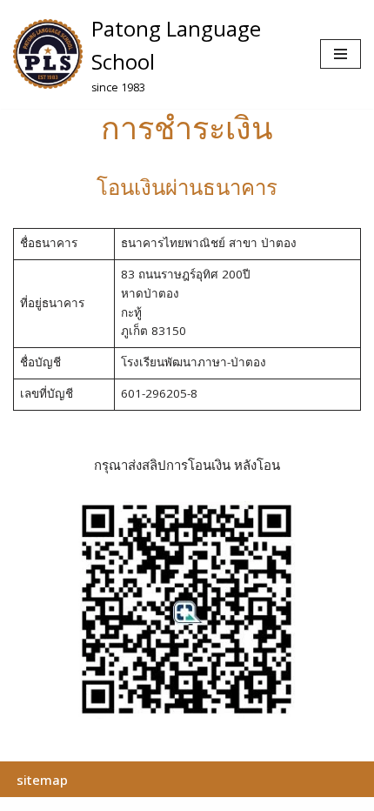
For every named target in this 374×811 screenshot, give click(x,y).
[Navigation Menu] (340, 54)
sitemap (42, 779)
